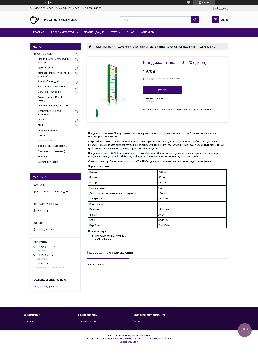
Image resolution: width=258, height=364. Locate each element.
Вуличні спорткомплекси (51, 86)
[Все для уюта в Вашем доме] (34, 23)
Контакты (147, 32)
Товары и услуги (62, 32)
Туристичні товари (48, 161)
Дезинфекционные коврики (52, 146)
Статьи (115, 32)
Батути (41, 135)
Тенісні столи (45, 140)
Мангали (42, 156)
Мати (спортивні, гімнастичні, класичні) (53, 74)
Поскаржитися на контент (130, 338)
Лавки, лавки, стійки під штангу (50, 99)
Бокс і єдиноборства (49, 91)
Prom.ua (145, 335)
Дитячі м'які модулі (48, 81)
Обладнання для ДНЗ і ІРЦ (53, 105)
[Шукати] (195, 19)
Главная (38, 32)
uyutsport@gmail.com (48, 286)
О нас (130, 32)
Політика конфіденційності (157, 338)
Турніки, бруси (46, 67)
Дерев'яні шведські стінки (182, 46)
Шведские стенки (87, 321)
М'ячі (40, 124)
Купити (162, 89)
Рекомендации (94, 32)
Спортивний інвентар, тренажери (49, 112)
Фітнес (41, 119)
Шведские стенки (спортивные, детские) (141, 46)
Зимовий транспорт (48, 130)
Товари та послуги (104, 46)
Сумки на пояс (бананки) (51, 151)
